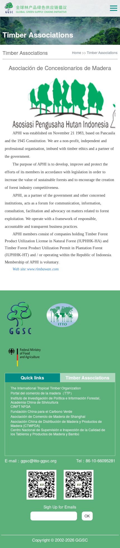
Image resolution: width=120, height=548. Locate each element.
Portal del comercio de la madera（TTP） (42, 393)
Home (76, 52)
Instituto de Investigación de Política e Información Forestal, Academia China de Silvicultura (55, 400)
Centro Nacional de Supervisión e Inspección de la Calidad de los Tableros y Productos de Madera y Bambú (58, 431)
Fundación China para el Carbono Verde (41, 411)
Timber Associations (102, 52)
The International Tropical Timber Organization (46, 388)
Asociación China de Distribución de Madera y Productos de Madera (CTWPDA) (56, 423)
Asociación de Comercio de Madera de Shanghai (48, 416)
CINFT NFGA (20, 406)
